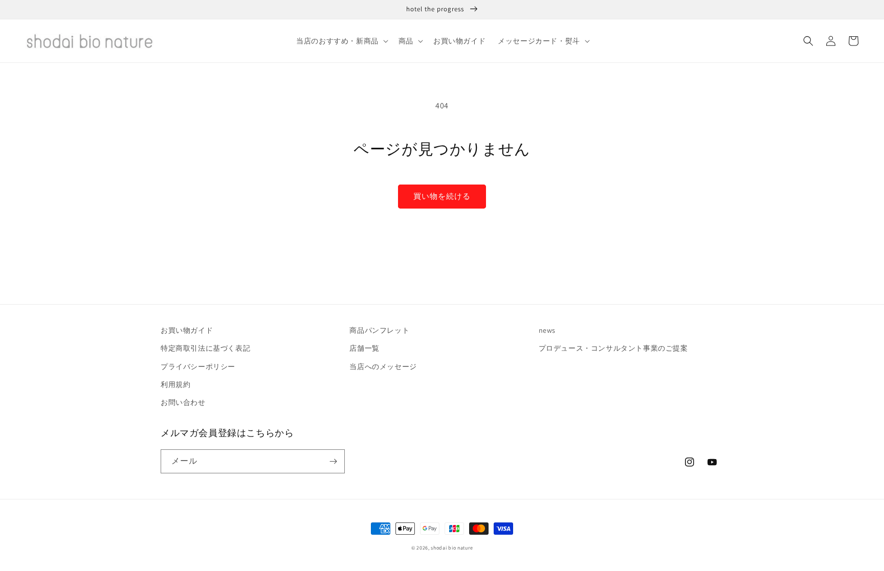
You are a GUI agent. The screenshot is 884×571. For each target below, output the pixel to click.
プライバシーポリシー (198, 366)
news (547, 330)
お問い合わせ (183, 402)
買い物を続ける (442, 196)
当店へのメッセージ (382, 366)
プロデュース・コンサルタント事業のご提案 (613, 348)
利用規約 (175, 384)
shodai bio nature (452, 547)
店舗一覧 (364, 348)
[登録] (333, 461)
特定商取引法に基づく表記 (205, 348)
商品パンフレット (379, 330)
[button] (341, 41)
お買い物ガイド (187, 330)
